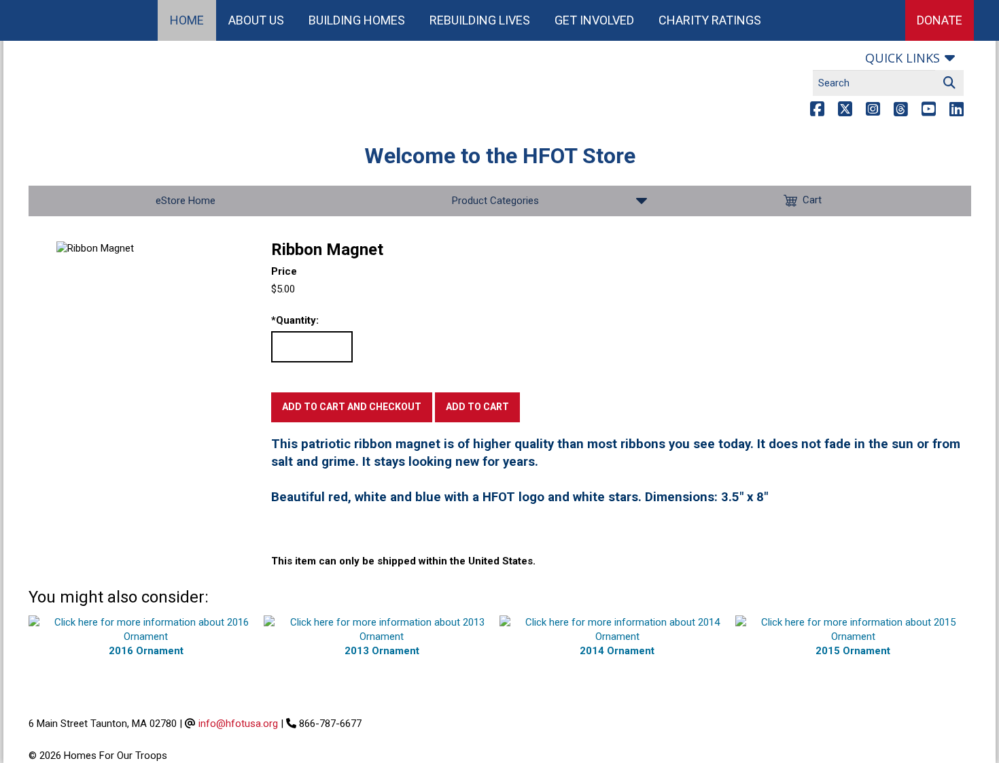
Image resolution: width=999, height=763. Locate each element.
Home (187, 20)
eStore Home (185, 200)
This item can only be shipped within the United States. (403, 561)
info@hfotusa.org (238, 723)
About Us (256, 20)
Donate (939, 20)
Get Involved (594, 20)
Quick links (902, 58)
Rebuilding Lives (480, 20)
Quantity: (295, 320)
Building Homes (357, 20)
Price (284, 271)
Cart (812, 200)
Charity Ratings (710, 20)
